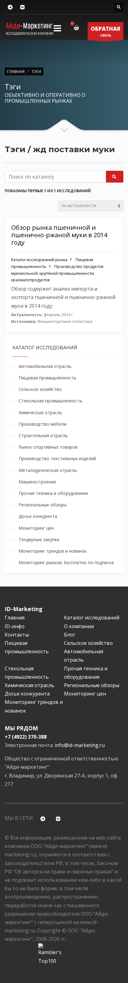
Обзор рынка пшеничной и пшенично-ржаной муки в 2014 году (59, 235)
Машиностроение (37, 482)
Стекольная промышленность (50, 401)
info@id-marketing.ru (80, 745)
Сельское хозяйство (40, 389)
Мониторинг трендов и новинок (53, 551)
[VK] (22, 7)
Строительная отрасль (43, 435)
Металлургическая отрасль (48, 470)
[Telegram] (10, 7)
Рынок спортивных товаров (48, 447)
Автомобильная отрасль (45, 366)
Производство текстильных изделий (57, 458)
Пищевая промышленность (47, 378)
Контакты (17, 634)
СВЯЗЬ (105, 31)
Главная (15, 617)
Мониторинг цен (36, 528)
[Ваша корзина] (77, 27)
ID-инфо (15, 626)
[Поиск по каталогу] (118, 7)
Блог (69, 634)
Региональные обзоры (42, 505)
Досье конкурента (38, 516)
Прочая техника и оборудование (53, 493)
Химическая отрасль (40, 412)
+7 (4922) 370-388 (26, 736)
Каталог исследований (91, 617)
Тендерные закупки (39, 539)
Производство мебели (42, 424)
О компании (79, 626)
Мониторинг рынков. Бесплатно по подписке (66, 562)
